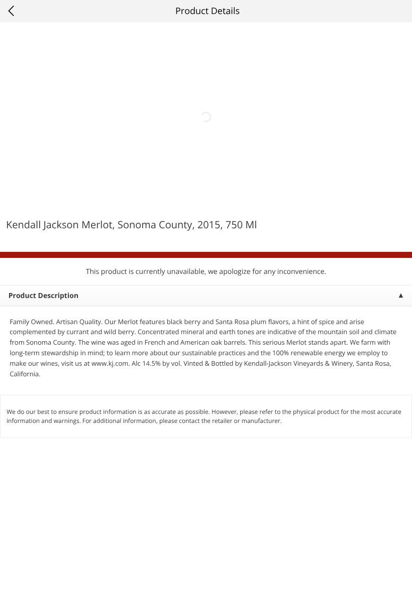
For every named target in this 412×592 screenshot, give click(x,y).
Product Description (43, 296)
